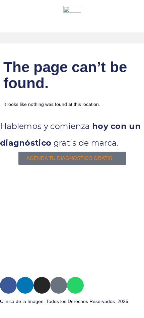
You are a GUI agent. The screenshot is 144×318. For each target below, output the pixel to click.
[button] (72, 37)
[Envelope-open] (58, 285)
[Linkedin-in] (25, 285)
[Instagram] (41, 285)
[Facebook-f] (8, 285)
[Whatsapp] (75, 285)
